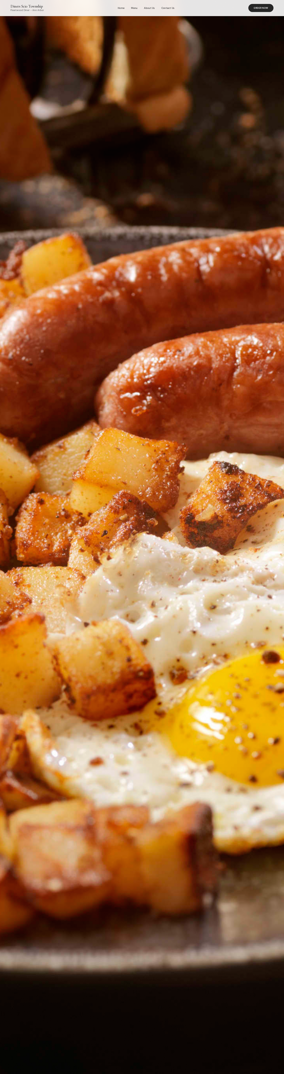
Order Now (261, 8)
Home (121, 8)
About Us (149, 8)
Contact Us (168, 8)
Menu (134, 8)
